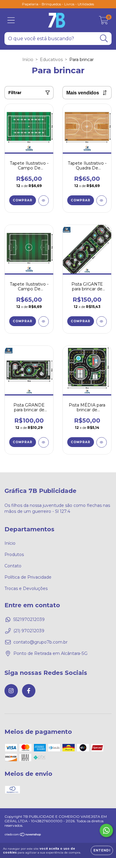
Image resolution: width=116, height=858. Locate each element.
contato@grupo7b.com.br (40, 642)
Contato (12, 566)
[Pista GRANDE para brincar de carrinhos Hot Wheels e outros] (43, 442)
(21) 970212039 (28, 630)
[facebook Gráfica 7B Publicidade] (28, 690)
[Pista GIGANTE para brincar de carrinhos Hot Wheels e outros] (101, 321)
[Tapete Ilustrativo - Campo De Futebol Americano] (43, 200)
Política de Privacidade (27, 577)
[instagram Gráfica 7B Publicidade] (11, 690)
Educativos (51, 59)
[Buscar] (104, 39)
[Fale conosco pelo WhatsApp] (106, 830)
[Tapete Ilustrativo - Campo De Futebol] (43, 321)
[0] (104, 21)
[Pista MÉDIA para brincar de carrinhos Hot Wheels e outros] (101, 442)
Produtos (14, 554)
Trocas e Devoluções (26, 588)
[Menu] (11, 20)
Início (27, 59)
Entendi (101, 850)
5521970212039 (29, 619)
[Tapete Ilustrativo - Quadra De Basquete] (101, 200)
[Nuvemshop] (23, 835)
